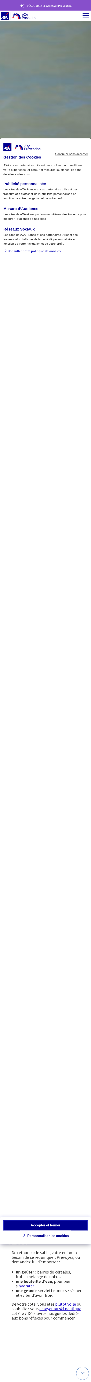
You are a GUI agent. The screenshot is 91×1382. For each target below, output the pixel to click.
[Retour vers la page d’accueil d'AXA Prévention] (19, 16)
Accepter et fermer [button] (45, 1225)
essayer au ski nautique (60, 1308)
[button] (82, 1373)
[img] (86, 15)
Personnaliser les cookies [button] (48, 1236)
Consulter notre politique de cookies (34, 251)
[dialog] (45, 691)
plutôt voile (65, 1304)
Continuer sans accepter (71, 154)
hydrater (26, 1285)
